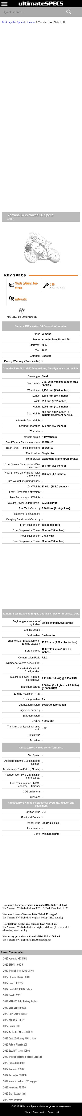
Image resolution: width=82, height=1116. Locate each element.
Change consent (64, 1106)
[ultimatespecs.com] (41, 3)
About (28, 1112)
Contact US (53, 1112)
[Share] (77, 11)
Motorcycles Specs (13, 22)
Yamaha (30, 22)
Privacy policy (39, 1112)
